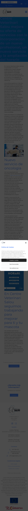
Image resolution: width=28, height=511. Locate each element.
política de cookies (16, 257)
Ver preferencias (14, 268)
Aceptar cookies (14, 260)
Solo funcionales (14, 264)
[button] (26, 243)
